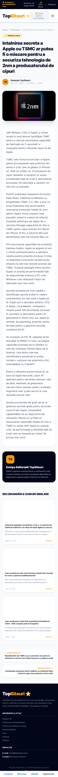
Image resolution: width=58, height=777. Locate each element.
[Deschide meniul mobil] (53, 16)
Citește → (49, 541)
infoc (4, 733)
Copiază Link (48, 774)
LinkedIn (34, 774)
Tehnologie (15, 30)
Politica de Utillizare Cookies (14, 726)
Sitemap (5, 737)
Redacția (52, 4)
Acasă (5, 30)
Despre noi (6, 719)
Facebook (8, 774)
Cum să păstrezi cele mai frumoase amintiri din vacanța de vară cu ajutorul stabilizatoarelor (29, 574)
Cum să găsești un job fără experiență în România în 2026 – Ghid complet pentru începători (27, 622)
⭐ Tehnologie (12, 36)
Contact (5, 740)
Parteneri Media (9, 729)
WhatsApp (21, 774)
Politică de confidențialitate (13, 722)
